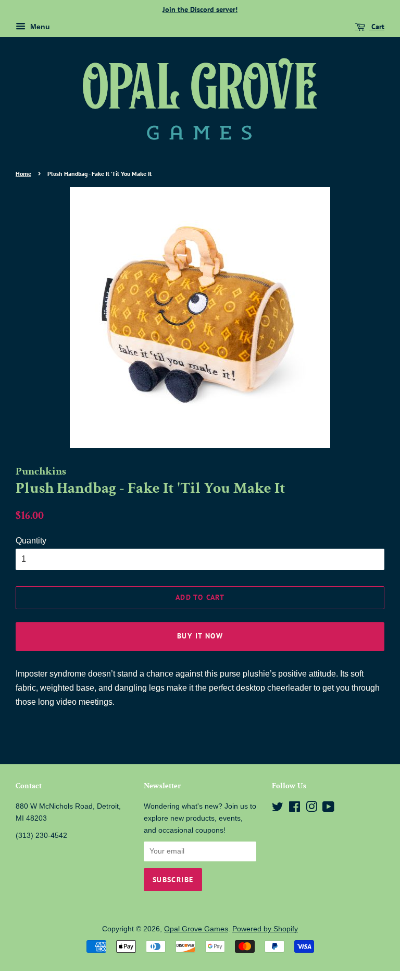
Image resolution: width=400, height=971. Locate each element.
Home (23, 173)
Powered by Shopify (265, 929)
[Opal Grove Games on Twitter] (277, 809)
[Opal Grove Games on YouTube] (328, 809)
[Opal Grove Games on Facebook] (295, 809)
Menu (39, 26)
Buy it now (200, 636)
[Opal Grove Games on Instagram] (311, 809)
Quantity (31, 540)
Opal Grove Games (196, 929)
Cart (376, 26)
